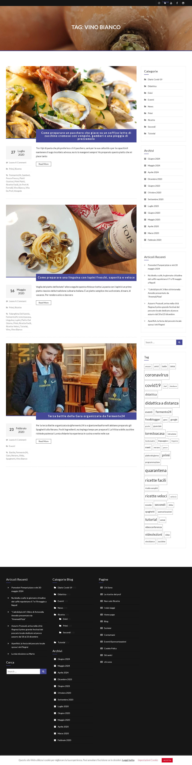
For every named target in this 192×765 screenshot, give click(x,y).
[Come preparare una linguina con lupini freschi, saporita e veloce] (71, 241)
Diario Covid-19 (155, 79)
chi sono (108, 662)
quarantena (155, 470)
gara (8, 455)
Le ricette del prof (112, 594)
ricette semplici (151, 488)
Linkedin (183, 3)
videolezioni (153, 534)
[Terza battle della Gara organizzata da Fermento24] (71, 379)
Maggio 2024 (154, 165)
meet (147, 447)
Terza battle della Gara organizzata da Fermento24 (86, 416)
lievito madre (150, 441)
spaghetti (10, 458)
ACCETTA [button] (167, 760)
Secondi (151, 126)
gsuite (147, 426)
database (173, 386)
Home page (109, 614)
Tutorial (151, 133)
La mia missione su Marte (23, 653)
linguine (10, 320)
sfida (21, 455)
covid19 (153, 385)
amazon (148, 366)
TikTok (165, 2)
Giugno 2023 (154, 185)
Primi (11, 168)
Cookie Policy (110, 648)
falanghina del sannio (19, 313)
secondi (160, 504)
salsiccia (173, 497)
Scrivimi (107, 628)
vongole (18, 191)
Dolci (150, 93)
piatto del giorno (152, 455)
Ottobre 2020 (154, 192)
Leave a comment (17, 162)
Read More (43, 164)
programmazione (152, 462)
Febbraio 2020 (154, 240)
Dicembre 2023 (155, 179)
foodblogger (152, 419)
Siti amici (108, 655)
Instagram (159, 3)
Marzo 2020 (153, 233)
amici (156, 366)
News (150, 106)
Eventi (12, 446)
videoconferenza (153, 527)
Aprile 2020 (153, 226)
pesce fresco (12, 178)
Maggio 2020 (154, 219)
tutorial (23, 326)
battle (12, 452)
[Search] (179, 342)
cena (172, 366)
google (174, 419)
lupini (17, 320)
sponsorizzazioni (165, 512)
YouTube (171, 3)
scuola (148, 505)
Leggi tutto (128, 760)
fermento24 (15, 175)
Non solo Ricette (112, 601)
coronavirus (156, 374)
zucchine (161, 541)
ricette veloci (12, 326)
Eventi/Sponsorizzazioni (115, 641)
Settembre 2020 (155, 199)
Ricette (18, 168)
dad (165, 386)
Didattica (152, 86)
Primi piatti (19, 181)
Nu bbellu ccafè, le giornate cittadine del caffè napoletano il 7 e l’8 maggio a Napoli (165, 279)
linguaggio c (163, 441)
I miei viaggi (109, 608)
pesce (165, 448)
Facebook (177, 3)
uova (162, 520)
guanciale (157, 426)
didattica (151, 394)
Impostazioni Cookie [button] (148, 760)
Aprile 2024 (153, 172)
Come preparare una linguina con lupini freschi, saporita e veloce (86, 277)
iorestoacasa (24, 317)
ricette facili (12, 184)
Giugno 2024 (154, 158)
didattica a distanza (161, 403)
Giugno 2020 (154, 212)
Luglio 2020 (153, 206)
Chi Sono (108, 587)
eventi (148, 412)
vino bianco (19, 187)
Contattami (109, 635)
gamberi (26, 175)
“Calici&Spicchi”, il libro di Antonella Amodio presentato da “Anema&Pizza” (164, 293)
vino (8, 329)
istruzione (172, 434)
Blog (106, 621)
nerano (14, 455)
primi (15, 323)
